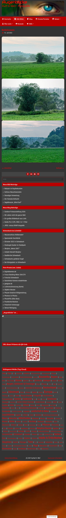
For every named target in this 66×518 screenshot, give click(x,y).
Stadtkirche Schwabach (12, 255)
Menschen (13, 418)
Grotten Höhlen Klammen (25, 402)
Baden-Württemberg (26, 377)
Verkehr (30, 446)
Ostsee (20, 425)
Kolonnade (41, 408)
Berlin (3, 380)
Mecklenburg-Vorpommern (50, 415)
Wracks (15, 449)
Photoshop (55, 425)
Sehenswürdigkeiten (12, 438)
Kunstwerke (6, 411)
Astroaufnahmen (35, 373)
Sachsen (5, 431)
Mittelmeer (35, 418)
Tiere (30, 441)
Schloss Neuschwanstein (12, 192)
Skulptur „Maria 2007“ (12, 248)
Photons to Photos (10, 296)
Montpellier (50, 418)
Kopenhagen (49, 408)
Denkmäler (21, 388)
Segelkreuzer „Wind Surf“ (12, 202)
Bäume (38, 384)
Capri (54, 384)
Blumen (18, 380)
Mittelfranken (25, 418)
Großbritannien (40, 402)
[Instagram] (34, 174)
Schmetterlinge (7, 434)
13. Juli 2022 (8, 33)
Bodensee (26, 380)
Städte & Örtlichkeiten (50, 437)
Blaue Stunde (10, 380)
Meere (5, 418)
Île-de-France (32, 449)
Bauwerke (44, 376)
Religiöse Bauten (44, 428)
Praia (4, 428)
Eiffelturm (28, 392)
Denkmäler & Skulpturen (33, 388)
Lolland (25, 415)
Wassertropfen (53, 446)
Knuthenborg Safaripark (28, 408)
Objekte (55, 421)
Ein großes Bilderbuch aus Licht (15, 218)
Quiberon (17, 428)
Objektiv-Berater (9, 290)
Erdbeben (40, 392)
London (31, 415)
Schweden (34, 434)
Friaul (34, 399)
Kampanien (45, 405)
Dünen (22, 392)
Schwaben (27, 434)
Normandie (25, 421)
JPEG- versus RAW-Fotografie (14, 225)
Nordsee (18, 421)
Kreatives (58, 408)
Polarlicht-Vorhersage (11, 305)
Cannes (50, 384)
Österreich (45, 449)
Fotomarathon (48, 396)
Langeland (53, 411)
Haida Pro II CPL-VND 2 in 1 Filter (15, 222)
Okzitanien (5, 425)
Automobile (15, 377)
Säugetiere (7, 442)
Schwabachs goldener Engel (14, 259)
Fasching (11, 395)
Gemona (44, 399)
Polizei (61, 425)
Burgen (4, 384)
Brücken (60, 380)
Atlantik (53, 373)
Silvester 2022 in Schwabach (14, 242)
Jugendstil (18, 405)
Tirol (35, 442)
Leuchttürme (8, 414)
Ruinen (61, 428)
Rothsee (59, 168)
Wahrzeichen (43, 446)
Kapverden (6, 408)
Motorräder (58, 418)
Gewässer (52, 398)
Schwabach (18, 434)
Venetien (9, 446)
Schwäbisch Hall (48, 434)
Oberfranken (49, 421)
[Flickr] (31, 174)
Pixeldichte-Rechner (11, 302)
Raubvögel (32, 428)
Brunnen (54, 380)
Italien (11, 405)
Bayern (54, 376)
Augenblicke (14, 2)
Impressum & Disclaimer (55, 458)
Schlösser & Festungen (56, 431)
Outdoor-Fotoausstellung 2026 (14, 212)
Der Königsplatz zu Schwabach (15, 262)
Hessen (60, 402)
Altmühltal (7, 168)
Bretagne (47, 380)
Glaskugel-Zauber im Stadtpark (15, 245)
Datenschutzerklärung (11, 458)
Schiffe (28, 431)
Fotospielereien (7, 399)
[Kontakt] (38, 174)
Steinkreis (20, 438)
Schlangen (34, 431)
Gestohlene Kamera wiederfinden (15, 281)
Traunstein (41, 442)
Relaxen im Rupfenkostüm (13, 189)
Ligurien (18, 415)
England (34, 392)
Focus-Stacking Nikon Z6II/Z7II (15, 275)
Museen (5, 421)
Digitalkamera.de (10, 272)
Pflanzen (46, 424)
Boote (31, 380)
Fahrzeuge (5, 396)
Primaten (10, 428)
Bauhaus (35, 377)
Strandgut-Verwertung (11, 195)
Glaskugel (5, 402)
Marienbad (38, 415)
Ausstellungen (6, 377)
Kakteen (32, 405)
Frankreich (27, 399)
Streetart (27, 438)
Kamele (38, 405)
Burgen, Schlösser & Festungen (21, 383)
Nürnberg (32, 421)
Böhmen (44, 384)
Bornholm (38, 380)
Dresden (4, 392)
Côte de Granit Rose (12, 388)
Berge (60, 377)
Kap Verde (53, 405)
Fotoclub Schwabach (11, 278)
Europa (48, 392)
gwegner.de (8, 284)
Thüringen (22, 442)
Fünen (39, 399)
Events (55, 392)
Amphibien (19, 373)
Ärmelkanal (22, 449)
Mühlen (12, 421)
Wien (60, 446)
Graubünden (13, 402)
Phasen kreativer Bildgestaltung (15, 293)
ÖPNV (39, 449)
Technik (15, 442)
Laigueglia (26, 411)
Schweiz (40, 434)
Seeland (57, 434)
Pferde (39, 425)
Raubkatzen (24, 428)
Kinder (17, 408)
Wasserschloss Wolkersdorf (13, 235)
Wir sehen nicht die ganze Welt (15, 215)
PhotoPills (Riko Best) (11, 299)
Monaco (42, 418)
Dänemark (13, 391)
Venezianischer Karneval (20, 446)
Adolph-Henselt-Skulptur (12, 252)
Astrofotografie (46, 373)
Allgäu (9, 373)
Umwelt (60, 442)
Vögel (35, 445)
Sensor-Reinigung (10, 308)
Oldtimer (14, 425)
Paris (26, 425)
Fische (17, 396)
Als (14, 373)
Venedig (4, 446)
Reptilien (56, 428)
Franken (17, 399)
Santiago (21, 431)
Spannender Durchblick (12, 238)
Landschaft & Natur (40, 411)
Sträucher (34, 438)
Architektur (26, 373)
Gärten (55, 402)
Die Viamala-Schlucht (11, 199)
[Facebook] (27, 174)
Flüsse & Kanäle (26, 395)
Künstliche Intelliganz (17, 411)
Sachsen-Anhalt (13, 431)
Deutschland (49, 387)
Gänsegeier (49, 402)
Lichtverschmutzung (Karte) (13, 287)
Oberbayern (40, 421)
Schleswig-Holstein (43, 431)
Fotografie (37, 395)
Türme (56, 442)
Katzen (13, 408)
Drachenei (59, 388)
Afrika (4, 373)
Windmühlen (7, 448)
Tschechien (49, 442)
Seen (4, 438)
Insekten (5, 405)
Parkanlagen (32, 425)
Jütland (26, 405)
